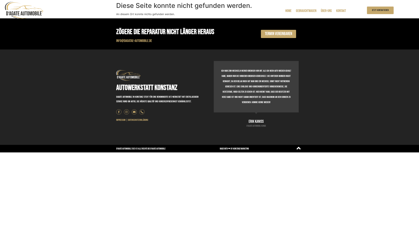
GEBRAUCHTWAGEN (306, 11)
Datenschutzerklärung (138, 120)
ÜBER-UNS (326, 11)
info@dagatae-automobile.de (134, 41)
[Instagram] (126, 112)
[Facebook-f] (118, 112)
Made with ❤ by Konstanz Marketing (234, 148)
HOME (288, 11)
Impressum (121, 120)
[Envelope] (134, 112)
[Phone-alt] (142, 112)
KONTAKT (341, 11)
